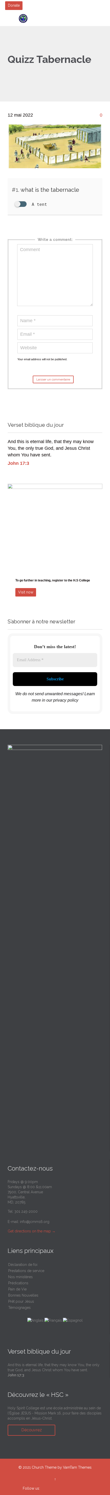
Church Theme (44, 1467)
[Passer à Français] (53, 1320)
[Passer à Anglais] (35, 1320)
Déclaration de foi (22, 1265)
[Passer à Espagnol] (72, 1320)
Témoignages (19, 1308)
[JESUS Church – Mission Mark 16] (58, 18)
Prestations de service (26, 1271)
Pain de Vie (17, 1289)
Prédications (18, 1283)
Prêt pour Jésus (21, 1301)
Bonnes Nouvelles (23, 1295)
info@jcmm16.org (34, 1222)
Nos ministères (20, 1277)
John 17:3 (18, 463)
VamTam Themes (77, 1467)
